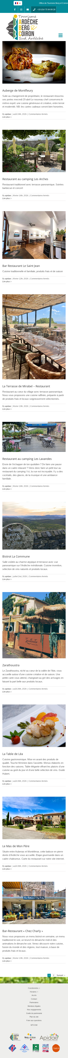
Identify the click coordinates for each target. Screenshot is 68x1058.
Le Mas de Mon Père (15, 846)
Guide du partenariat (34, 1013)
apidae (8, 114)
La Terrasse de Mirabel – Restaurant (26, 386)
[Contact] (28, 9)
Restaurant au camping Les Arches (25, 179)
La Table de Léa (12, 754)
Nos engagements (34, 1010)
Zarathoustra (10, 665)
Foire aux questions (34, 1020)
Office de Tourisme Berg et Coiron (53, 3)
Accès (34, 995)
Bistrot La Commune (16, 556)
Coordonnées (34, 988)
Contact (34, 999)
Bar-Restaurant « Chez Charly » (22, 931)
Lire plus (6, 117)
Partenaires (34, 1002)
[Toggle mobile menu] (61, 35)
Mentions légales (34, 1006)
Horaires (34, 992)
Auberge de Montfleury (17, 90)
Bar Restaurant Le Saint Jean (21, 266)
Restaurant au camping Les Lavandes (27, 459)
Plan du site (34, 1017)
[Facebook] (15, 9)
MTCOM (34, 1025)
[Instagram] (21, 9)
